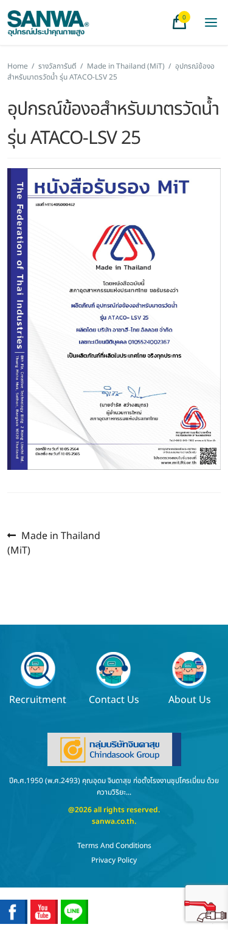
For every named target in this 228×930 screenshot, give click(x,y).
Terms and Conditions (114, 845)
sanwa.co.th (113, 821)
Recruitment (37, 699)
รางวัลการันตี (57, 66)
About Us (189, 699)
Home (17, 66)
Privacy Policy (114, 860)
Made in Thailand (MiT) (126, 66)
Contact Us (114, 699)
